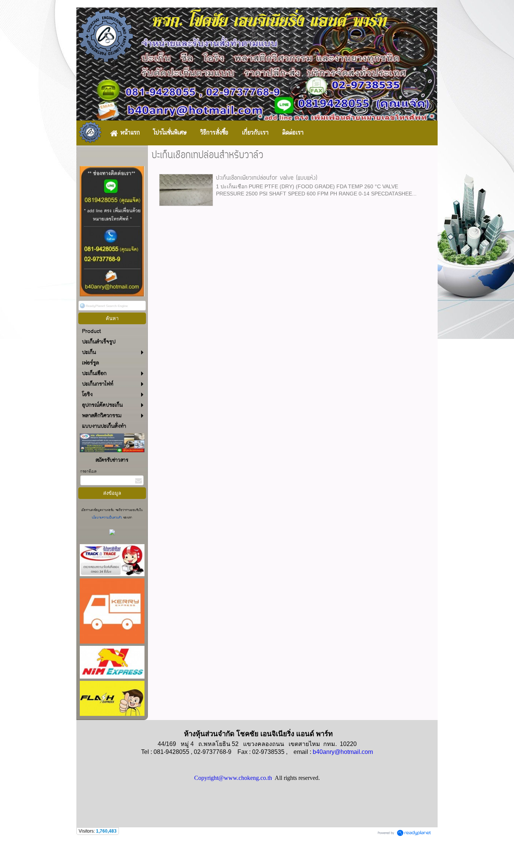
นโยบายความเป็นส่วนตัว (107, 517)
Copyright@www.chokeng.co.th (233, 778)
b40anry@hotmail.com (343, 752)
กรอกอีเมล (88, 471)
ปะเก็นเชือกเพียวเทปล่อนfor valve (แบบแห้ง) (266, 178)
